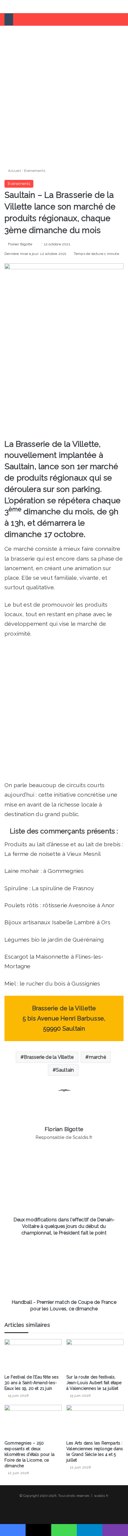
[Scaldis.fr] (27, 6)
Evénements (34, 171)
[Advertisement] (64, 94)
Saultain (65, 1070)
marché (97, 1057)
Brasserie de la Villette (49, 1057)
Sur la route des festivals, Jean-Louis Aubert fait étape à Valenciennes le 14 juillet (94, 1383)
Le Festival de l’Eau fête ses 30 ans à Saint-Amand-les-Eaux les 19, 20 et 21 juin (31, 1383)
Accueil (14, 171)
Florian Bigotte (20, 244)
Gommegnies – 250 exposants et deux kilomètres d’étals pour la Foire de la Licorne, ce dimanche (29, 1454)
